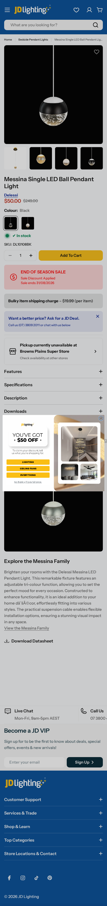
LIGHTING (28, 462)
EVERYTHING (28, 475)
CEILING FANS (28, 468)
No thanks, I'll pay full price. (28, 482)
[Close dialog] (101, 418)
